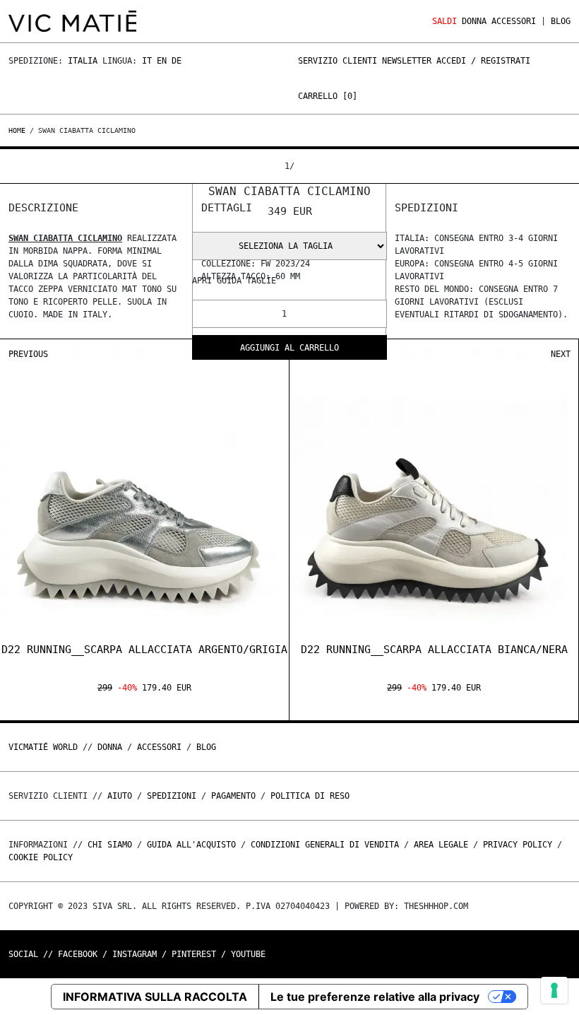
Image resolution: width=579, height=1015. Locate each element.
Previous (28, 354)
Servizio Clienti (337, 61)
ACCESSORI (513, 21)
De (176, 61)
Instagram (134, 954)
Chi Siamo (110, 845)
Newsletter (406, 61)
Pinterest (194, 954)
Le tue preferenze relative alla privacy (374, 997)
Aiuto (119, 796)
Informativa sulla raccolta (155, 997)
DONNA (474, 21)
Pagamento (233, 796)
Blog (561, 21)
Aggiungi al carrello (289, 348)
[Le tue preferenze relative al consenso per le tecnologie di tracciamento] (554, 990)
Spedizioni (171, 796)
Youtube (248, 954)
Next (561, 354)
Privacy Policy (517, 845)
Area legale (441, 845)
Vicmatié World (43, 747)
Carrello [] (327, 96)
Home (19, 130)
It (147, 61)
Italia (82, 61)
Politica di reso (310, 796)
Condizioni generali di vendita (325, 845)
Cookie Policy (40, 857)
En (162, 61)
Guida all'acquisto (191, 845)
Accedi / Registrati (483, 61)
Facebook (77, 954)
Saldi (444, 21)
